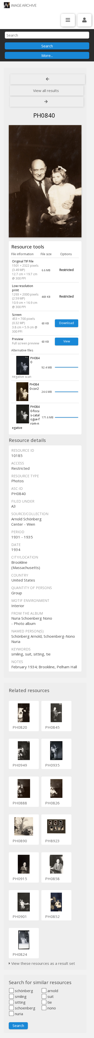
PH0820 (20, 727)
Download (66, 323)
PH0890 (20, 840)
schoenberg (24, 1007)
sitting (20, 1002)
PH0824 (20, 954)
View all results (46, 90)
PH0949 (20, 765)
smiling (20, 996)
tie (49, 1002)
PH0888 (20, 802)
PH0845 (52, 727)
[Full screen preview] (45, 181)
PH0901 (20, 916)
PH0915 (20, 878)
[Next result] (46, 102)
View (66, 341)
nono (51, 1007)
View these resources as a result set (42, 963)
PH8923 (52, 840)
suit (50, 996)
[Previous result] (47, 79)
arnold (52, 990)
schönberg (23, 990)
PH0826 (52, 802)
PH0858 (52, 878)
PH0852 (52, 916)
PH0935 (52, 765)
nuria (18, 1013)
